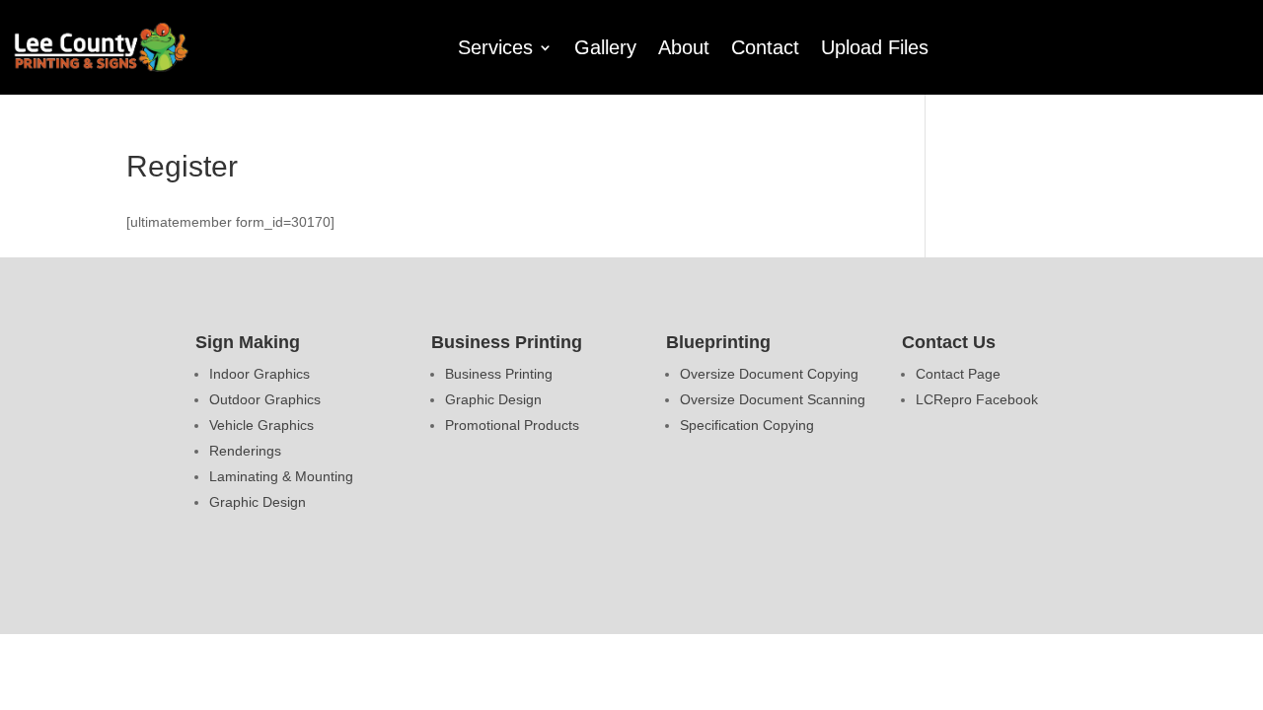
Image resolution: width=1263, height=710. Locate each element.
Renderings (245, 451)
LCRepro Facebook (977, 399)
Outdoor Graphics (265, 399)
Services (495, 47)
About (683, 47)
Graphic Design (257, 502)
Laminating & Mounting (281, 476)
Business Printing (499, 374)
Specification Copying (747, 425)
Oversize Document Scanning (772, 399)
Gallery (605, 47)
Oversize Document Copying (769, 374)
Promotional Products (512, 425)
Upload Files (875, 47)
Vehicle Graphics (261, 425)
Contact (765, 47)
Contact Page (958, 374)
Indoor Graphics (259, 374)
